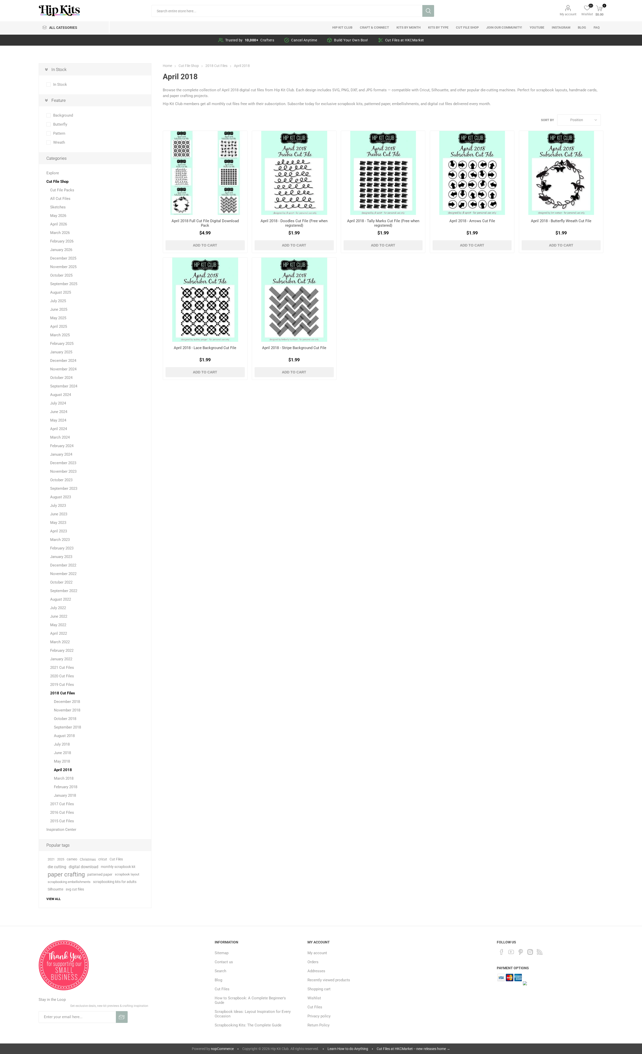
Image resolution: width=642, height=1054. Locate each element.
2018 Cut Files (62, 693)
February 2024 (61, 446)
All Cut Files (60, 198)
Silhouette (55, 889)
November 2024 (63, 369)
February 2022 (61, 650)
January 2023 (61, 556)
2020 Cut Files (62, 676)
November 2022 (63, 574)
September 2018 (67, 727)
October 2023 (61, 480)
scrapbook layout (127, 874)
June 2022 (58, 616)
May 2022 (58, 625)
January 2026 (61, 250)
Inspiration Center (61, 829)
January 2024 (61, 454)
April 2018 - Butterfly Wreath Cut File (561, 221)
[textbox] (286, 11)
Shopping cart (319, 989)
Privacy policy (319, 1016)
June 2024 (58, 412)
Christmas (88, 859)
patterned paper (99, 874)
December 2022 (63, 565)
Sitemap (221, 953)
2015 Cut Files (62, 821)
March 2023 (60, 539)
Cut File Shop (57, 181)
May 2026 (58, 215)
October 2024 (61, 377)
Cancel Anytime (304, 40)
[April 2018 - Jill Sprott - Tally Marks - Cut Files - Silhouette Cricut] (383, 173)
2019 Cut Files (62, 684)
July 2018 (62, 744)
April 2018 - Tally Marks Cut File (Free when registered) (383, 223)
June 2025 (58, 309)
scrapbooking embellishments (69, 882)
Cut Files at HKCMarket (404, 40)
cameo (72, 859)
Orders (312, 962)
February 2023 (61, 548)
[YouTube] (511, 952)
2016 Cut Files (62, 812)
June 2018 (62, 753)
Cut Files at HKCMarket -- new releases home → (413, 1049)
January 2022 (61, 659)
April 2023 (58, 531)
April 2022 (58, 633)
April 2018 (63, 770)
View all (53, 899)
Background (63, 115)
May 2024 (58, 420)
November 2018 (67, 710)
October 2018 (65, 718)
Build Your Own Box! (351, 40)
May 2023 (58, 522)
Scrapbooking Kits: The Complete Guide (248, 1025)
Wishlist (314, 998)
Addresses (316, 971)
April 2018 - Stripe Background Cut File (294, 348)
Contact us (224, 962)
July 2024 (58, 403)
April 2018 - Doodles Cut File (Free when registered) (294, 223)
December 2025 (63, 258)
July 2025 (58, 301)
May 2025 (58, 318)
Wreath (59, 142)
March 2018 (63, 778)
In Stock (60, 84)
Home (167, 66)
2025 (60, 859)
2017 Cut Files (62, 804)
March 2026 (60, 232)
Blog (218, 980)
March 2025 (60, 335)
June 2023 (58, 514)
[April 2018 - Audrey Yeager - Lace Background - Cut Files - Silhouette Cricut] (205, 300)
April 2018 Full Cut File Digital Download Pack (205, 223)
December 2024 (63, 360)
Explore (52, 173)
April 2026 (58, 224)
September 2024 (63, 386)
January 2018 (65, 795)
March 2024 (60, 437)
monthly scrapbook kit (118, 867)
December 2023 (63, 463)
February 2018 (65, 787)
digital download (83, 866)
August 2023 (60, 497)
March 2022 (60, 642)
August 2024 (60, 394)
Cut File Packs (62, 190)
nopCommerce (222, 1049)
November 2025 (63, 267)
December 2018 (67, 701)
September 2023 (63, 488)
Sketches (58, 207)
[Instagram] (530, 952)
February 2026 (61, 241)
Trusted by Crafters (249, 40)
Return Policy (318, 1025)
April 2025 (58, 326)
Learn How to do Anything (348, 1049)
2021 (51, 859)
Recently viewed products (328, 980)
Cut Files (116, 859)
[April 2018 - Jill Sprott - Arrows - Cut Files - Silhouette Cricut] (472, 173)
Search (428, 11)
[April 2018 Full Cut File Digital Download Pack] (205, 173)
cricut (102, 859)
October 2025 (61, 275)
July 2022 (58, 608)
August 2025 (60, 292)
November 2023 (63, 471)
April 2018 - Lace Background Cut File (205, 348)
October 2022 (61, 582)
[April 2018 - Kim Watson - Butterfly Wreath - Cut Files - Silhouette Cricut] (561, 173)
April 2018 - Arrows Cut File (472, 221)
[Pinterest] (521, 952)
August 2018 (64, 736)
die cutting (57, 866)
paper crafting (66, 874)
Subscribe (122, 1017)
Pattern (59, 133)
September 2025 (63, 284)
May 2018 (62, 761)
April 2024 (58, 429)
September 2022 (63, 591)
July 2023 (58, 505)
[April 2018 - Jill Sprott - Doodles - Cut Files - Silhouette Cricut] (294, 173)
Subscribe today (300, 104)
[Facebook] (502, 952)
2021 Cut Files (62, 667)
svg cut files (75, 889)
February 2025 (61, 343)
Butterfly (60, 124)
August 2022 (60, 599)
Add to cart (205, 245)
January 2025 (61, 352)
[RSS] (540, 952)
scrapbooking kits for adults (114, 882)
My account (568, 14)
